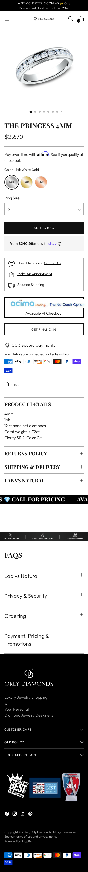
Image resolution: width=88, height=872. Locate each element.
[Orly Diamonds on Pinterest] (31, 814)
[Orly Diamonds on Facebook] (7, 814)
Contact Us (52, 263)
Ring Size (12, 197)
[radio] (11, 182)
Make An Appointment (34, 274)
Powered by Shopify (18, 841)
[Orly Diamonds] (44, 18)
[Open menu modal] (7, 19)
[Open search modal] (71, 19)
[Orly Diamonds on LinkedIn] (23, 814)
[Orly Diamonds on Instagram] (15, 814)
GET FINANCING (44, 329)
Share (16, 385)
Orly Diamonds (41, 832)
